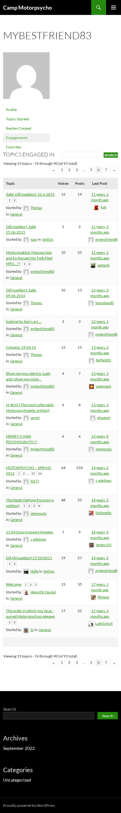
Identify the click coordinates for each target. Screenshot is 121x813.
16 (40, 473)
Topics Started (17, 119)
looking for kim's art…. (24, 321)
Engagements (17, 137)
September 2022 (19, 748)
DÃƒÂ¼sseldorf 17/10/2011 (29, 557)
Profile (11, 109)
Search (9, 709)
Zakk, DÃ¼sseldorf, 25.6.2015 (30, 194)
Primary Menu (113, 7)
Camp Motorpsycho (27, 7)
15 (33, 473)
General (16, 214)
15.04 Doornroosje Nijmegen (29, 532)
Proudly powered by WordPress (29, 805)
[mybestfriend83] (26, 78)
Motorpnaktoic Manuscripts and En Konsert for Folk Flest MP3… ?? (29, 258)
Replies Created (18, 128)
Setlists (47, 239)
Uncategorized (17, 780)
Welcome (13, 584)
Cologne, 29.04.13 (21, 347)
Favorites (13, 147)
